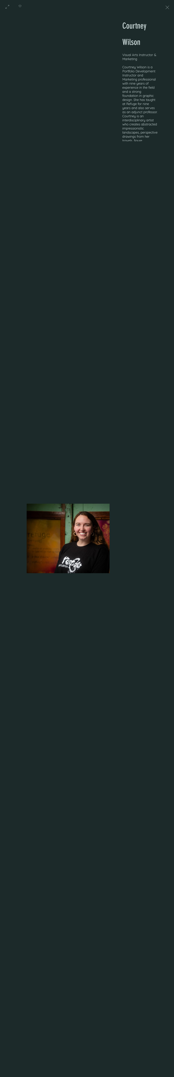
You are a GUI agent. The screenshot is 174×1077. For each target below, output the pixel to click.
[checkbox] (20, 7)
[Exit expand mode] (167, 7)
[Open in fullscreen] (7, 7)
